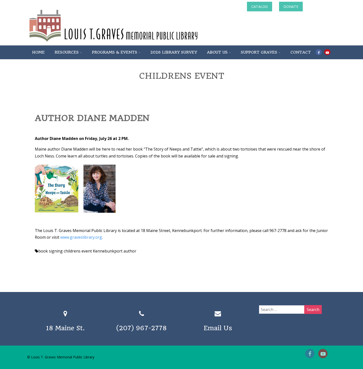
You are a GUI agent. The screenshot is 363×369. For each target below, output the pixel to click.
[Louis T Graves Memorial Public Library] (126, 42)
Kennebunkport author (114, 251)
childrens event (78, 251)
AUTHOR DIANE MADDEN (92, 118)
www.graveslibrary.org (81, 237)
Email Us (217, 328)
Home (38, 52)
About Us (217, 52)
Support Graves (259, 52)
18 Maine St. (65, 328)
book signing (50, 251)
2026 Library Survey (173, 52)
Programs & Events (114, 52)
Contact (300, 52)
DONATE (290, 6)
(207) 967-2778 (141, 328)
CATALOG (259, 6)
